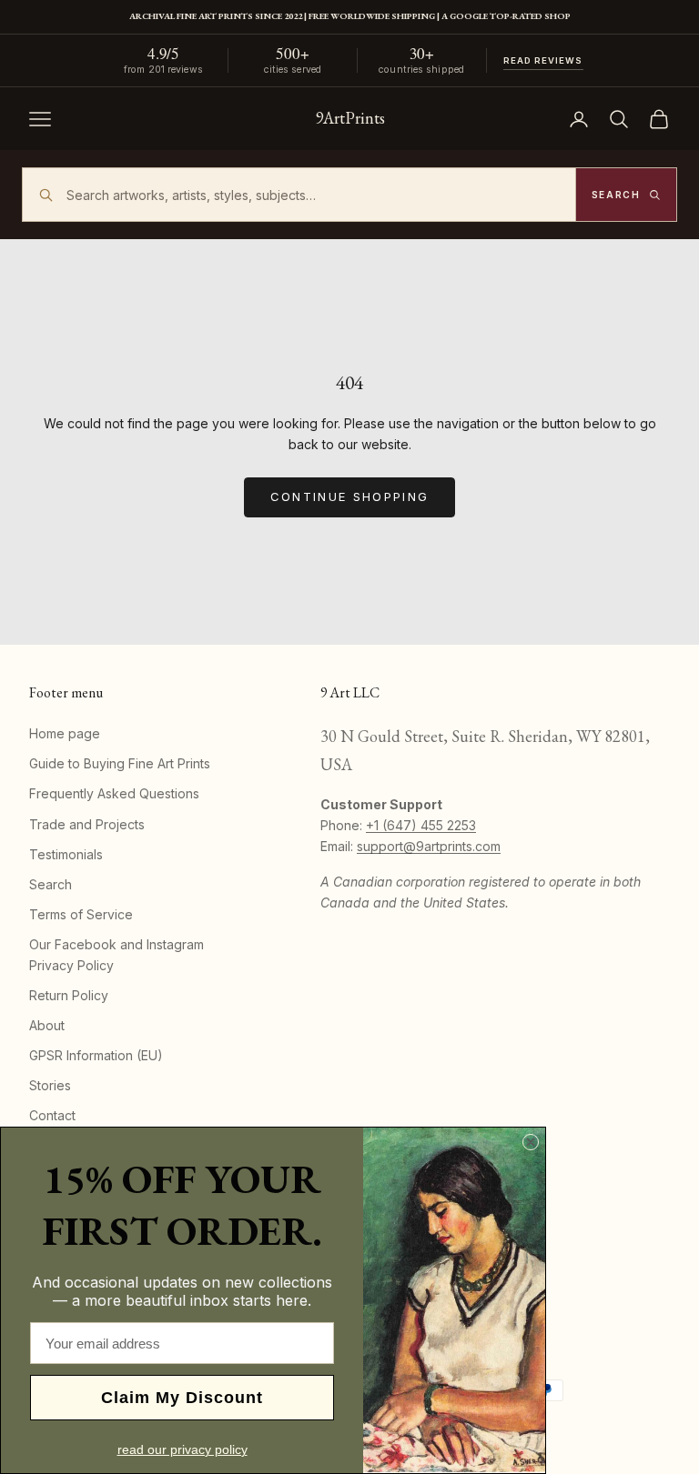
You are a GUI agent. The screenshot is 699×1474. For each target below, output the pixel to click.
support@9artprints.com (429, 846)
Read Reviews (543, 60)
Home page (64, 733)
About (47, 1025)
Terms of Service (81, 914)
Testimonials (66, 854)
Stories (50, 1085)
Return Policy (68, 995)
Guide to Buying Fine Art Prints (119, 763)
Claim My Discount (182, 1398)
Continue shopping (350, 496)
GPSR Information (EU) (96, 1055)
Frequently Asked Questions (114, 793)
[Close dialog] (530, 1142)
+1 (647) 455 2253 (421, 825)
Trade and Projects (87, 824)
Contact (52, 1115)
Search (50, 884)
